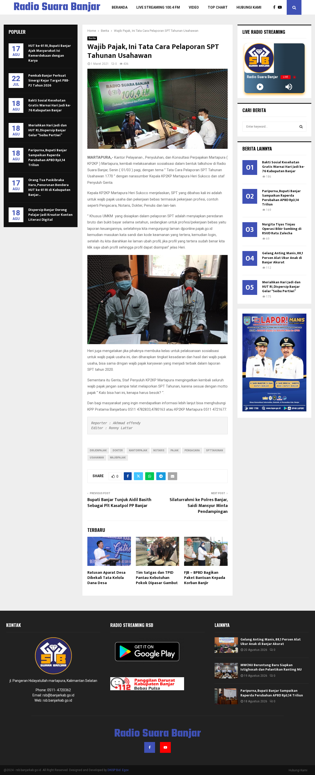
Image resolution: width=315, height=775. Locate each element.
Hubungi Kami (248, 7)
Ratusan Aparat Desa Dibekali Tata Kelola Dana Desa (106, 577)
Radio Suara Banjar (57, 7)
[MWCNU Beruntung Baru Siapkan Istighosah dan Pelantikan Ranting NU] (226, 670)
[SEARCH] (301, 127)
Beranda (119, 7)
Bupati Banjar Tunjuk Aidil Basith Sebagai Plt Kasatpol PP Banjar (119, 502)
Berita (92, 38)
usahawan (97, 457)
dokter (118, 450)
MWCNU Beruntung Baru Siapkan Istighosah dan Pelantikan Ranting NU (271, 667)
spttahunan (214, 450)
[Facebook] (275, 7)
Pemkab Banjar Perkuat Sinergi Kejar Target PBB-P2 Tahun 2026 (48, 80)
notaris (158, 450)
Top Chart (218, 7)
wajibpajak (118, 457)
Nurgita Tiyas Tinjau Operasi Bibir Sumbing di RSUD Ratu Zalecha (281, 228)
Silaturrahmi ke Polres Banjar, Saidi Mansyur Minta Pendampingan (199, 505)
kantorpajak (138, 450)
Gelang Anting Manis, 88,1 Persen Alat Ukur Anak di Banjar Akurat (282, 257)
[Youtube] (281, 7)
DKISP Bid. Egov (118, 770)
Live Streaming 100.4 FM (158, 7)
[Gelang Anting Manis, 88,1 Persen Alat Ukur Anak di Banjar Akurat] (226, 645)
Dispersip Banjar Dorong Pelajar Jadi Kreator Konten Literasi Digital (50, 214)
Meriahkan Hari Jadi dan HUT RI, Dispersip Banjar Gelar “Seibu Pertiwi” (47, 130)
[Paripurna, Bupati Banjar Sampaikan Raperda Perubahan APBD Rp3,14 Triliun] (226, 696)
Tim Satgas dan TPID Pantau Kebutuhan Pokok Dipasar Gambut (157, 577)
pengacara (192, 450)
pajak (174, 450)
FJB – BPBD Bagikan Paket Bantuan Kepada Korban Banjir (204, 577)
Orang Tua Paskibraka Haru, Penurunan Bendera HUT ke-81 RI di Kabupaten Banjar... (49, 187)
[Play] (260, 87)
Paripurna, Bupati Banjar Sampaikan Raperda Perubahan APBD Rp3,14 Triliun (47, 157)
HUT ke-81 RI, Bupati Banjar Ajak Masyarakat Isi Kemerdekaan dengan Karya (49, 53)
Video (194, 7)
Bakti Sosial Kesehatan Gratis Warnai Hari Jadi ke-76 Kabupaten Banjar (49, 105)
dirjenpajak (98, 450)
